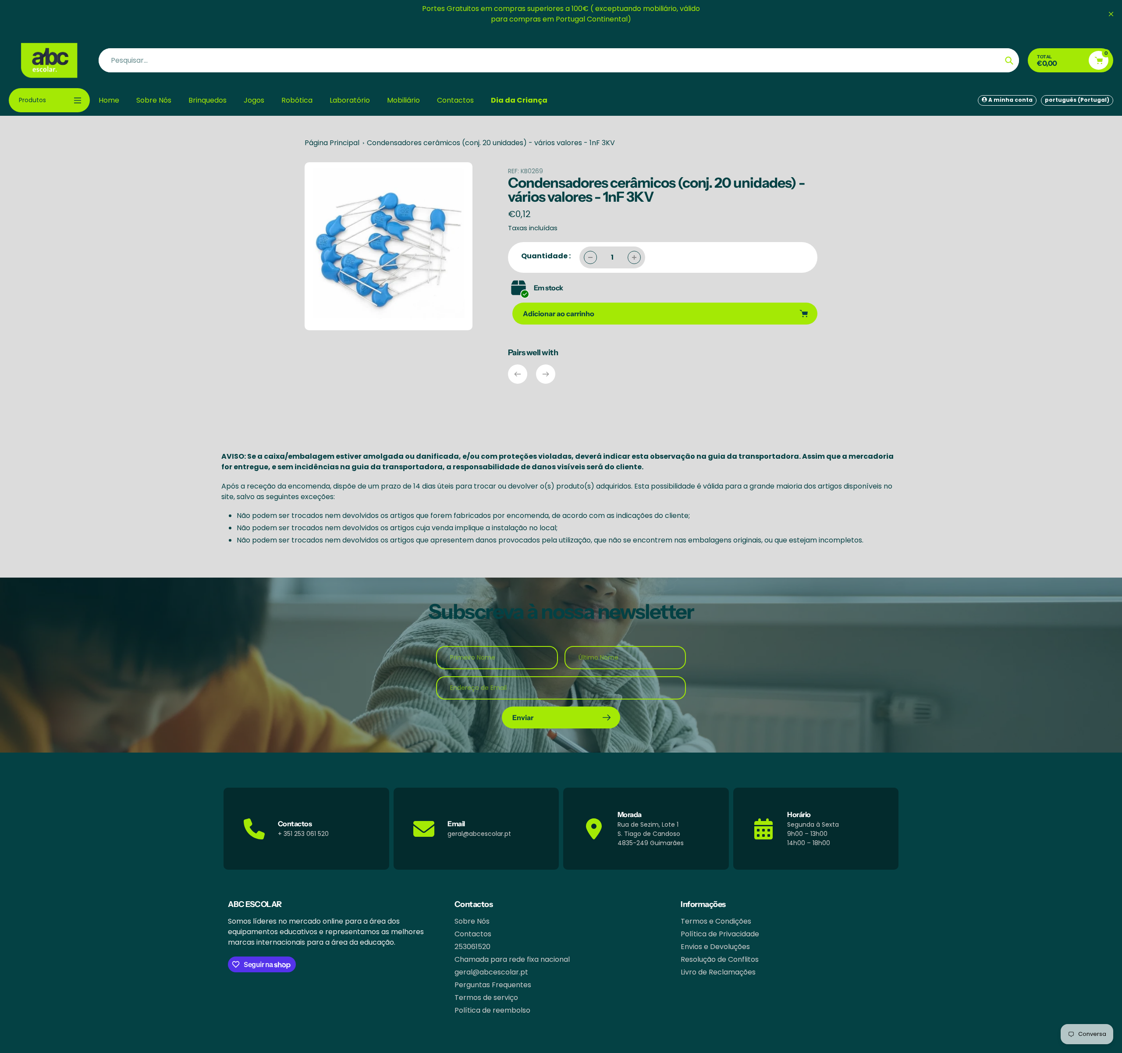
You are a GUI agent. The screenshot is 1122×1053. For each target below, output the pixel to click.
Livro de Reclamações (718, 972)
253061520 (472, 947)
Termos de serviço (486, 997)
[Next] (545, 374)
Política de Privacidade (720, 934)
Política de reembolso (492, 1010)
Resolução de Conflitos (720, 959)
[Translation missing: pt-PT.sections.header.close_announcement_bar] (1111, 14)
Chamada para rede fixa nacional (512, 959)
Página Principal (332, 143)
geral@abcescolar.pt (491, 972)
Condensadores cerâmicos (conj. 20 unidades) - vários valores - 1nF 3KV (491, 143)
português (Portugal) (1077, 100)
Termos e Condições (716, 921)
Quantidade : (546, 256)
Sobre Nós (472, 921)
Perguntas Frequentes (492, 985)
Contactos (472, 934)
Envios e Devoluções (715, 947)
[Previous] (517, 374)
